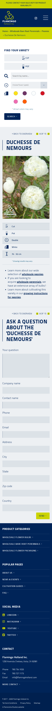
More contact (10, 684)
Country (6, 500)
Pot (27, 66)
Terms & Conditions (9, 703)
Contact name (10, 398)
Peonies (45, 31)
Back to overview (22, 134)
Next (48, 134)
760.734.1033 (18, 669)
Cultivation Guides (12, 586)
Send (41, 516)
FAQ (4, 593)
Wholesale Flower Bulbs (16, 537)
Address (7, 442)
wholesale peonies (32, 274)
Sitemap (37, 703)
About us (7, 573)
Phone (6, 412)
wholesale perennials (29, 281)
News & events (10, 579)
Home (5, 31)
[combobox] (29, 75)
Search (11, 116)
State (5, 471)
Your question (10, 350)
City (4, 456)
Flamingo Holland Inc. (9, 17)
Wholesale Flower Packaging (19, 550)
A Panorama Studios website (13, 707)
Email (5, 427)
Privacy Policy (25, 703)
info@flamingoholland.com (24, 677)
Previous (37, 134)
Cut (27, 58)
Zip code (7, 486)
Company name (11, 383)
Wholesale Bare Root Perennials (25, 31)
